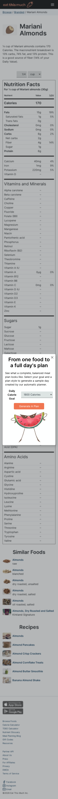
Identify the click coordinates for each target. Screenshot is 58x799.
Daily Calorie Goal (12, 394)
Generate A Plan (29, 406)
